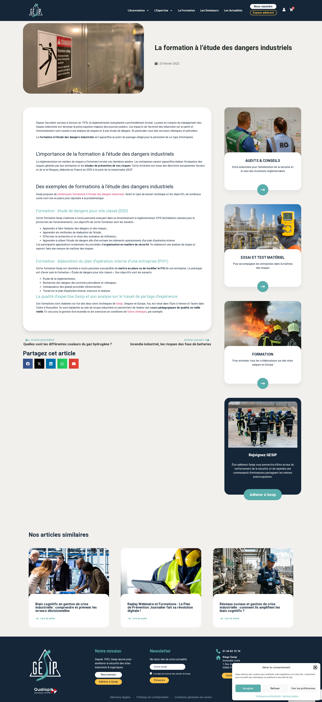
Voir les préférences (303, 688)
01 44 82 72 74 (231, 651)
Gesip (119, 303)
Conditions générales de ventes (193, 697)
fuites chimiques (137, 311)
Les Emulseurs (209, 10)
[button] (315, 667)
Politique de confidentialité (268, 696)
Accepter (248, 688)
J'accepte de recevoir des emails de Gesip (171, 673)
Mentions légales (290, 696)
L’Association (136, 10)
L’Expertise (161, 10)
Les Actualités (233, 10)
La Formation (186, 10)
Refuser (275, 688)
